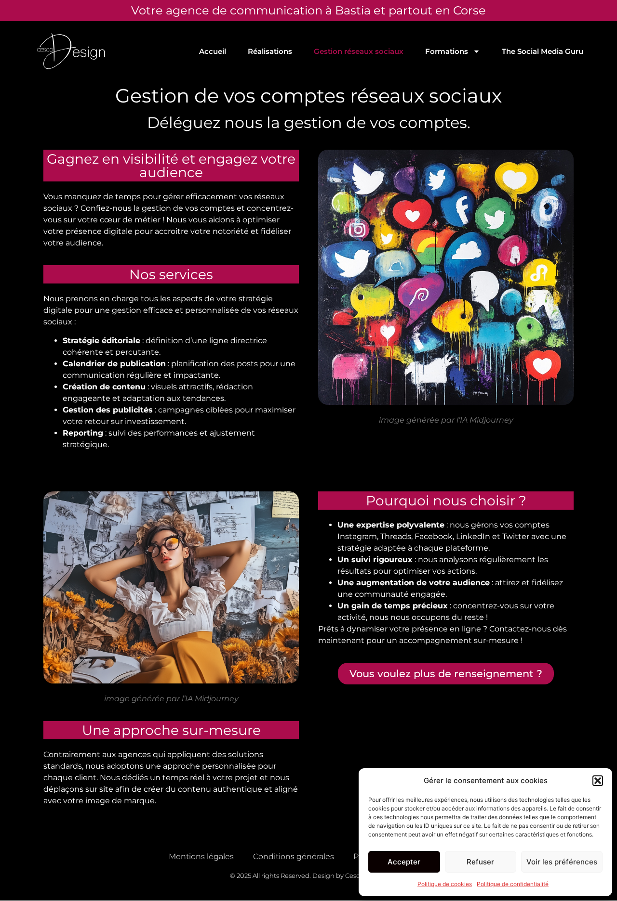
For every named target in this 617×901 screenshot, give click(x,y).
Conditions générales (293, 856)
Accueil (212, 51)
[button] (598, 780)
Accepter (404, 861)
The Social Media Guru (542, 51)
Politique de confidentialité (513, 884)
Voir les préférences (561, 861)
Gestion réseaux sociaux (358, 51)
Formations (446, 51)
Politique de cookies (444, 884)
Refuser (480, 861)
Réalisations (270, 51)
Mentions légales (201, 856)
